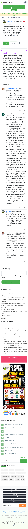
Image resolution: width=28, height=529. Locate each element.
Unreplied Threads (14, 361)
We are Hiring (9, 511)
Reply (5, 43)
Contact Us (19, 512)
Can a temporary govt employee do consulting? (15, 343)
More (13, 10)
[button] (24, 22)
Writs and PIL (7, 8)
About (4, 511)
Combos (16, 6)
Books (22, 6)
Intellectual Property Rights (17, 476)
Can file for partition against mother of (14, 427)
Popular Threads (14, 497)
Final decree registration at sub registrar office (13, 297)
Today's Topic (14, 494)
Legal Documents (5, 476)
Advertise (15, 511)
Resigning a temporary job (10, 334)
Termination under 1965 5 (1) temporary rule (15, 341)
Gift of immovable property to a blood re (14, 434)
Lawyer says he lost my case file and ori (14, 424)
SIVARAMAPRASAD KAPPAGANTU (12, 88)
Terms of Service (21, 511)
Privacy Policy (13, 512)
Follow (13, 43)
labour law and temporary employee (13, 347)
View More (3, 318)
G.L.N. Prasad (8, 113)
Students (17, 479)
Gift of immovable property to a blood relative (13, 303)
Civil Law (11, 470)
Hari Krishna (9, 21)
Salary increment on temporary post (13, 336)
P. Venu (7, 233)
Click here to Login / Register (10, 282)
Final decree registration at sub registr (14, 447)
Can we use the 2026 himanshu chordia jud (15, 444)
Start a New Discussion (14, 357)
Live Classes (8, 6)
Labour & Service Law (21, 473)
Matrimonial (21, 8)
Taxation (11, 479)
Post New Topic (14, 499)
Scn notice (4, 307)
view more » (23, 457)
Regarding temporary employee (11, 345)
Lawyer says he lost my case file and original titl (14, 305)
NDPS (14, 8)
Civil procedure (6, 295)
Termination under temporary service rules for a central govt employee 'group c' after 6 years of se (15, 351)
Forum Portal (14, 491)
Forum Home (14, 489)
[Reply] (24, 110)
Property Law (5, 479)
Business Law (5, 470)
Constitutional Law (19, 470)
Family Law (11, 473)
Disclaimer (7, 512)
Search (23, 461)
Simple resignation (6, 315)
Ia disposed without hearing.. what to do (12, 294)
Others (22, 479)
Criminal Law (4, 473)
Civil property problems (8, 309)
